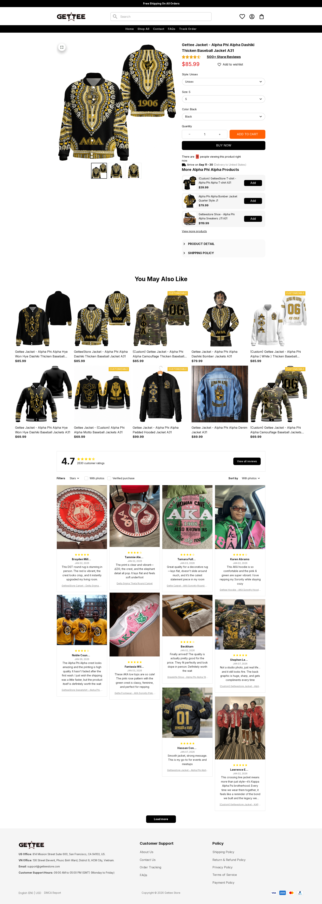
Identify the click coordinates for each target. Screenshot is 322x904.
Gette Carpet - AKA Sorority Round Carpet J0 (187, 585)
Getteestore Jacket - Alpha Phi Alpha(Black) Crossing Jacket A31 (187, 770)
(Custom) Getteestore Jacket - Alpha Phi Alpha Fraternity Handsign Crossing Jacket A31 (240, 686)
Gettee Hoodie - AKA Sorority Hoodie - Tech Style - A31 (240, 590)
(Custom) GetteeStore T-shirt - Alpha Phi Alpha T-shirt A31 (217, 180)
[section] (224, 57)
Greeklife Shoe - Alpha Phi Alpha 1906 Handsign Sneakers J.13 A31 (187, 677)
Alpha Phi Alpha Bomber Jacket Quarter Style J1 (218, 198)
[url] (43, 866)
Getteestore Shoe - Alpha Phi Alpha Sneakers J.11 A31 (217, 216)
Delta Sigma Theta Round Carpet (135, 583)
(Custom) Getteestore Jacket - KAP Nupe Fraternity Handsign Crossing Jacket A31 (240, 804)
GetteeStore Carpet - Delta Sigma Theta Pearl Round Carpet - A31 (82, 585)
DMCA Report (52, 892)
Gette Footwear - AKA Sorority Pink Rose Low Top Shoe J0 (135, 693)
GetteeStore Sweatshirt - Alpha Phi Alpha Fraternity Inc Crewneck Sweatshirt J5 (81, 690)
